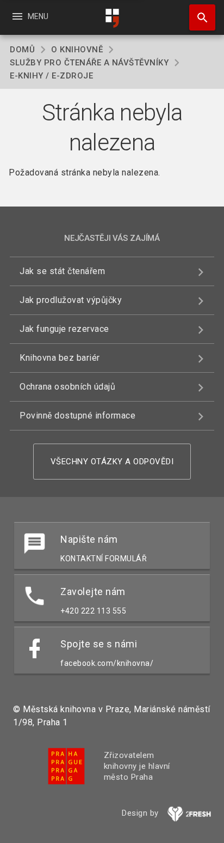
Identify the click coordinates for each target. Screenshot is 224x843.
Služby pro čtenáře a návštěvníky (89, 63)
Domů (22, 49)
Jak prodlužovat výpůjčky (71, 300)
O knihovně (77, 49)
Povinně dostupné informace (77, 415)
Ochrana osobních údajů (67, 386)
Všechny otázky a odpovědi (112, 461)
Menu (29, 16)
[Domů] (112, 18)
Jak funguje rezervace (64, 329)
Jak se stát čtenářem (62, 271)
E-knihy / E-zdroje (51, 76)
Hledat (198, 17)
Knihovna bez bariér (60, 358)
